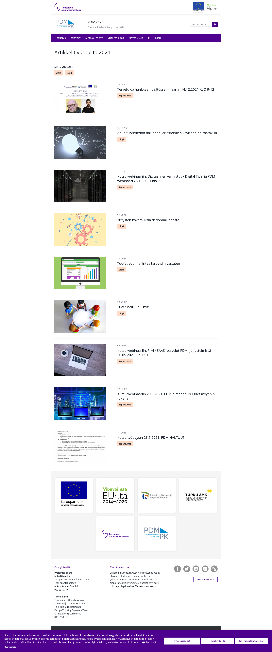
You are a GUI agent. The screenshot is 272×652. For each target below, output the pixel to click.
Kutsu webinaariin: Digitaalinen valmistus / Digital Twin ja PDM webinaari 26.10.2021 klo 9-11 (166, 178)
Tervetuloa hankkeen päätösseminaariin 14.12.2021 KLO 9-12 (165, 89)
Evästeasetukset (182, 641)
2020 (69, 72)
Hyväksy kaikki (218, 641)
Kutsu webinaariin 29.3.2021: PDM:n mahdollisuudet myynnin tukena (166, 396)
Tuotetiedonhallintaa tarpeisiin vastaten (148, 263)
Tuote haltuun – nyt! (133, 306)
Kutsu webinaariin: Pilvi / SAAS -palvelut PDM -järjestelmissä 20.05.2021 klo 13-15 (164, 352)
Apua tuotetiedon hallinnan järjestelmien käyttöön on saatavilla (167, 132)
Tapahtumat (125, 95)
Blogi (121, 139)
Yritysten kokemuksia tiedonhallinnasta (148, 220)
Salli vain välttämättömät (251, 641)
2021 (58, 72)
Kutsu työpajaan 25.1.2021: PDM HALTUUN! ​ (152, 437)
